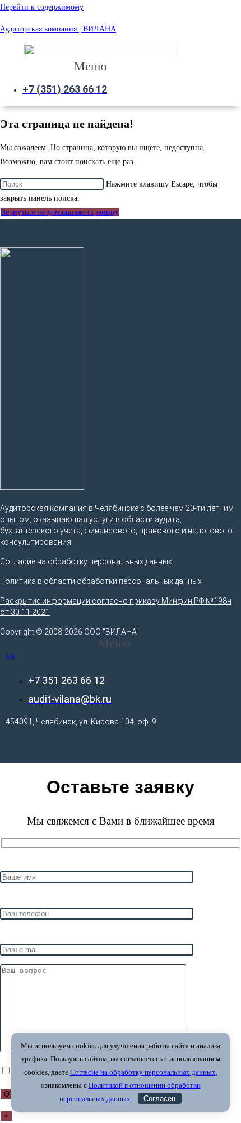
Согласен (159, 1098)
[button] (96, 66)
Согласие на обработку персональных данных (86, 561)
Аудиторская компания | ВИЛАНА (58, 29)
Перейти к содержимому (42, 7)
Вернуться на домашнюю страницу (60, 212)
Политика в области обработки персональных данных (101, 581)
